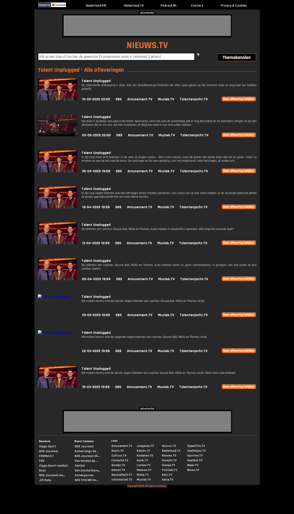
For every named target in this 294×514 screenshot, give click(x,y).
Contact (197, 5)
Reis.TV (167, 475)
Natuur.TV (169, 446)
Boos (42, 470)
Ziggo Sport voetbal (53, 466)
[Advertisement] (147, 25)
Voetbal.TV (194, 460)
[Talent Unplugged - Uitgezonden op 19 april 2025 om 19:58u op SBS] (57, 207)
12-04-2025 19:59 (96, 243)
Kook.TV (142, 460)
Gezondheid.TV (121, 475)
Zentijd (80, 466)
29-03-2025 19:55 (96, 315)
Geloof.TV (118, 470)
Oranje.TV (168, 465)
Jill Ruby (45, 480)
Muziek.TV (166, 99)
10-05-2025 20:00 (96, 99)
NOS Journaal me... (52, 475)
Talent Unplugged (96, 81)
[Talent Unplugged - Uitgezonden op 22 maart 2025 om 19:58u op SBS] (54, 332)
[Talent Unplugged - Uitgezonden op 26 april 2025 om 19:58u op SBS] (57, 171)
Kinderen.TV (145, 456)
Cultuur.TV (118, 456)
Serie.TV (167, 480)
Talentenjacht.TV (194, 99)
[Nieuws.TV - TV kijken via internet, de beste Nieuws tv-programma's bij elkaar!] (70, 6)
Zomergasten (84, 475)
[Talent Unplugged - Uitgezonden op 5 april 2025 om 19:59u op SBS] (57, 279)
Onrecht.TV (169, 460)
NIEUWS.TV (147, 45)
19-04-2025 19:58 (96, 207)
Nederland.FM (96, 5)
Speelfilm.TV (196, 446)
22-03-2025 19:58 (96, 351)
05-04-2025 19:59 (96, 279)
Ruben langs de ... (87, 451)
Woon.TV (193, 470)
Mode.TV (142, 475)
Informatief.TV (121, 480)
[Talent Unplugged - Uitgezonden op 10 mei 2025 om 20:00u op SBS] (57, 99)
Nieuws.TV (169, 456)
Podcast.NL (169, 5)
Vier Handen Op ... (86, 461)
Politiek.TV (169, 470)
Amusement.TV (139, 99)
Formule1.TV (119, 460)
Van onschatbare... (87, 470)
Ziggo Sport (47, 446)
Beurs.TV (117, 451)
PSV (41, 461)
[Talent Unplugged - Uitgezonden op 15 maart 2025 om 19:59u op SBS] (57, 387)
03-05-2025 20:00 (96, 135)
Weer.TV (192, 465)
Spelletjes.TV (196, 451)
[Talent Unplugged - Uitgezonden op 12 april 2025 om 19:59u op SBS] (57, 243)
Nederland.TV (134, 5)
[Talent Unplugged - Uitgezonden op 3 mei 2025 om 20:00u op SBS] (57, 135)
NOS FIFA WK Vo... (86, 480)
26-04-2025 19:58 (96, 171)
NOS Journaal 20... (87, 456)
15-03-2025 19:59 (96, 387)
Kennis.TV (143, 451)
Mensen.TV (144, 470)
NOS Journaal (48, 451)
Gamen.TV (118, 465)
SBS (119, 99)
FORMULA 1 (46, 456)
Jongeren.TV (145, 446)
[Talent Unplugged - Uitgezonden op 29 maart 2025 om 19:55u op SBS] (54, 296)
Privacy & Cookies (234, 5)
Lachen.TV (143, 465)
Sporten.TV (195, 456)
